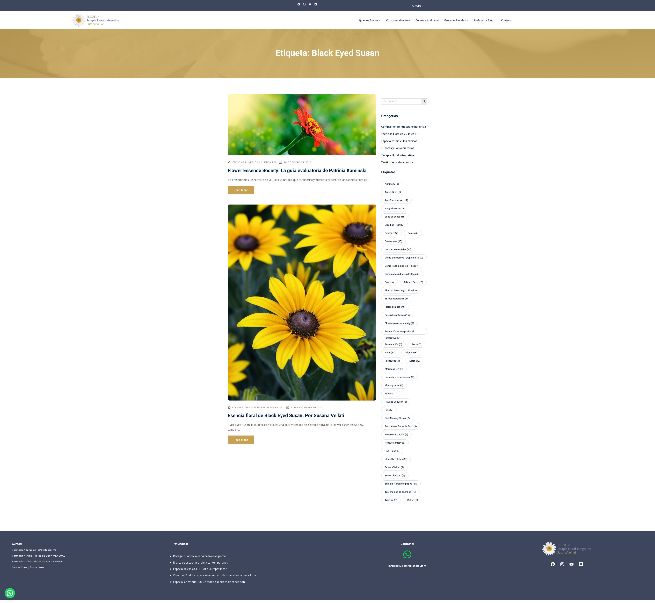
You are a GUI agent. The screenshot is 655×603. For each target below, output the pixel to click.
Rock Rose (392, 451)
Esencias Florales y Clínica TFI (254, 162)
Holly (390, 352)
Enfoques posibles (397, 298)
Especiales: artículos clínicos (399, 141)
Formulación (393, 344)
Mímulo (391, 393)
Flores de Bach (395, 307)
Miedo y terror (394, 385)
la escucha (392, 361)
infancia (411, 352)
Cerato (413, 233)
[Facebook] (298, 4)
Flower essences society (399, 323)
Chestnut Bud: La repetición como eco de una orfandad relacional (214, 575)
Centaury (391, 233)
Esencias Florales (455, 20)
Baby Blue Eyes (395, 208)
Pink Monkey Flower (397, 418)
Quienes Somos (368, 20)
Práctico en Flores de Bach (401, 426)
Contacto (506, 20)
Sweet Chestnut (395, 475)
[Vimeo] (315, 4)
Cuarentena (393, 241)
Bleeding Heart (394, 225)
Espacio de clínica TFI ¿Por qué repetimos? (200, 569)
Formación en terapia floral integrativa (399, 332)
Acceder (416, 6)
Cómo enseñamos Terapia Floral (404, 258)
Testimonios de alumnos (397, 162)
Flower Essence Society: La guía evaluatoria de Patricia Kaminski (297, 170)
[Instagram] (304, 4)
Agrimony (392, 184)
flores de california (397, 315)
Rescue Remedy (395, 443)
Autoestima (393, 192)
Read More (241, 190)
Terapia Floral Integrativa (397, 155)
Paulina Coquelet (396, 402)
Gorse (416, 344)
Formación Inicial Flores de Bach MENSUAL (38, 555)
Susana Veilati (394, 467)
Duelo (390, 282)
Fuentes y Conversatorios (397, 148)
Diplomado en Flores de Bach (402, 274)
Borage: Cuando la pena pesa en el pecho (199, 556)
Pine (389, 410)
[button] (10, 593)
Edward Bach (413, 282)
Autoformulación (396, 200)
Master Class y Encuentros (28, 567)
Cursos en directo (397, 20)
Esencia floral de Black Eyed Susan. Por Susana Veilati (286, 415)
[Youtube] (310, 4)
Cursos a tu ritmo (426, 20)
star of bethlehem (396, 459)
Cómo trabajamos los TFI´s (402, 266)
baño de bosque (395, 217)
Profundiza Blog (483, 20)
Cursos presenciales (398, 249)
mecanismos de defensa (399, 377)
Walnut (412, 500)
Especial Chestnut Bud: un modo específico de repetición (209, 582)
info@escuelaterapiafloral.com (407, 565)
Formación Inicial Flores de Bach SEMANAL (38, 561)
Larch (414, 361)
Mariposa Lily (394, 369)
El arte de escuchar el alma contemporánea (200, 562)
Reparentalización (396, 434)
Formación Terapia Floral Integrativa (34, 549)
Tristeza (391, 500)
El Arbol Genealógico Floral (401, 290)
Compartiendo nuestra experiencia (257, 407)
